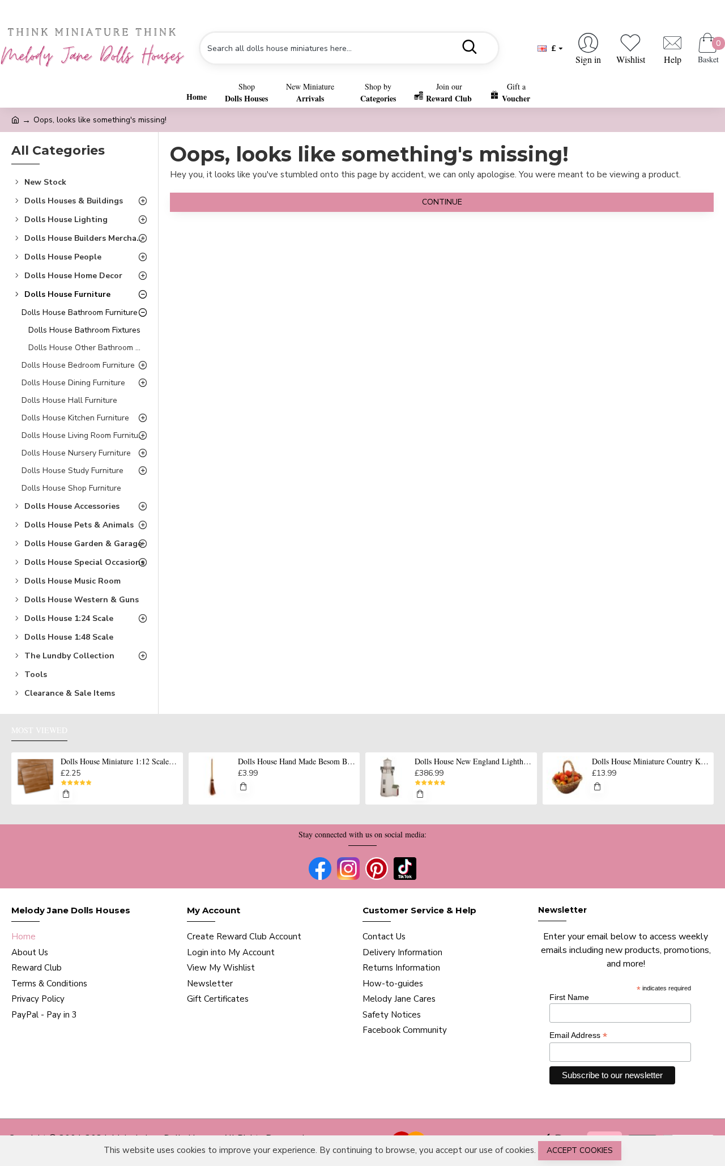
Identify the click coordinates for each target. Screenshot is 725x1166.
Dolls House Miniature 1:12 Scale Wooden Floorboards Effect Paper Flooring (119, 761)
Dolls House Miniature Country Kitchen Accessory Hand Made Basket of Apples (651, 761)
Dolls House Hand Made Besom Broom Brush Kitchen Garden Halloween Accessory (297, 761)
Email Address (578, 1035)
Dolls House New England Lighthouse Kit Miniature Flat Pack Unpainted (473, 761)
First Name (569, 997)
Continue (442, 202)
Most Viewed (39, 730)
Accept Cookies (580, 1150)
